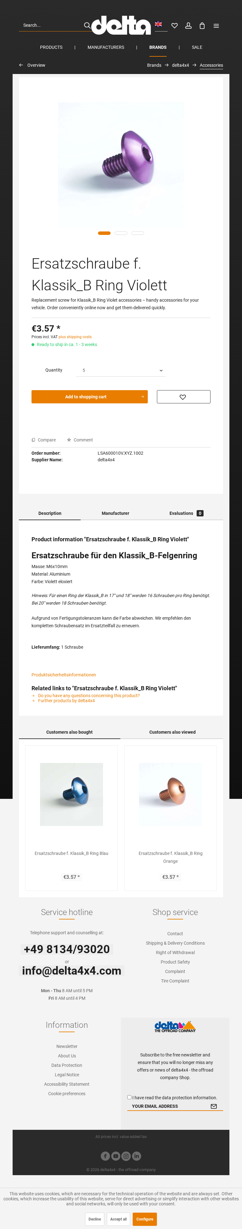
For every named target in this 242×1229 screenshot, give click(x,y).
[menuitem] (57, 25)
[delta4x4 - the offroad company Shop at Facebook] (105, 1157)
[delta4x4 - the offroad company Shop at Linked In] (136, 1157)
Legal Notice (67, 1074)
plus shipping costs (75, 337)
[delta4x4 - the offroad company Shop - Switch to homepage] (121, 25)
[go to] (216, 25)
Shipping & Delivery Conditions (175, 943)
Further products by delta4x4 (66, 700)
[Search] (87, 25)
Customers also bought (69, 732)
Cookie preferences (66, 1093)
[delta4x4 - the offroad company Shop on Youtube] (115, 1157)
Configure (144, 1219)
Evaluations (185, 513)
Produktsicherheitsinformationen (64, 674)
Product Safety (175, 961)
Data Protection (66, 1065)
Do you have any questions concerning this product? (88, 695)
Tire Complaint (175, 980)
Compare (46, 439)
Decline (95, 1219)
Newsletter (67, 1046)
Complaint (175, 971)
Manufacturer (115, 513)
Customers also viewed (172, 732)
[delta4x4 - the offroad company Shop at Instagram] (126, 1157)
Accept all (118, 1219)
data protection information (189, 1097)
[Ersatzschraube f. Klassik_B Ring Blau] (72, 794)
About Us (67, 1055)
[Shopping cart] (202, 25)
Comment (83, 439)
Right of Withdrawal (175, 952)
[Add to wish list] (183, 396)
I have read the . (174, 1097)
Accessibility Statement (66, 1084)
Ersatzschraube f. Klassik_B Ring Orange (171, 857)
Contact (175, 933)
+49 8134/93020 (67, 949)
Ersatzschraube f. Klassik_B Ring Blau (71, 853)
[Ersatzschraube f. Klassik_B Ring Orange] (170, 794)
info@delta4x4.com (71, 970)
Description (49, 513)
